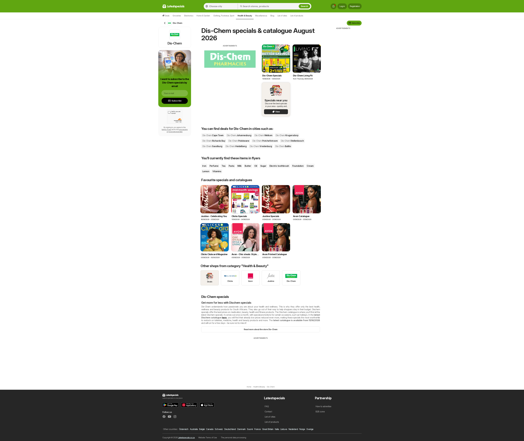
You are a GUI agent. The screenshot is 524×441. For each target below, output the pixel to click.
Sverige (309, 429)
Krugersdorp (287, 135)
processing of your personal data (177, 130)
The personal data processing (233, 437)
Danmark (241, 429)
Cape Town (213, 135)
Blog (272, 15)
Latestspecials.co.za (186, 437)
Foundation (298, 166)
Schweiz (219, 429)
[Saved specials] (333, 6)
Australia (194, 429)
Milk (239, 166)
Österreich (183, 429)
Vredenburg (261, 146)
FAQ (267, 406)
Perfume (214, 166)
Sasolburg (212, 146)
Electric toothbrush (279, 166)
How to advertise (323, 406)
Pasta (231, 166)
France (257, 429)
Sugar (263, 166)
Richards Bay (213, 140)
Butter (248, 166)
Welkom (263, 135)
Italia (277, 429)
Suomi (250, 429)
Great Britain (267, 429)
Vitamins (216, 171)
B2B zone (320, 411)
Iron (204, 166)
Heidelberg (236, 146)
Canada (209, 429)
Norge (302, 429)
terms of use (166, 129)
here (224, 317)
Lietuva (283, 429)
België (202, 429)
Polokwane (238, 140)
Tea (223, 166)
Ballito (283, 146)
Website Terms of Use (207, 437)
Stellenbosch (292, 140)
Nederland (293, 429)
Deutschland (230, 429)
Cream (310, 166)
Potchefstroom (265, 140)
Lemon (205, 171)
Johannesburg (239, 135)
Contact (268, 411)
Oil (255, 166)
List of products (296, 15)
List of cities (282, 15)
